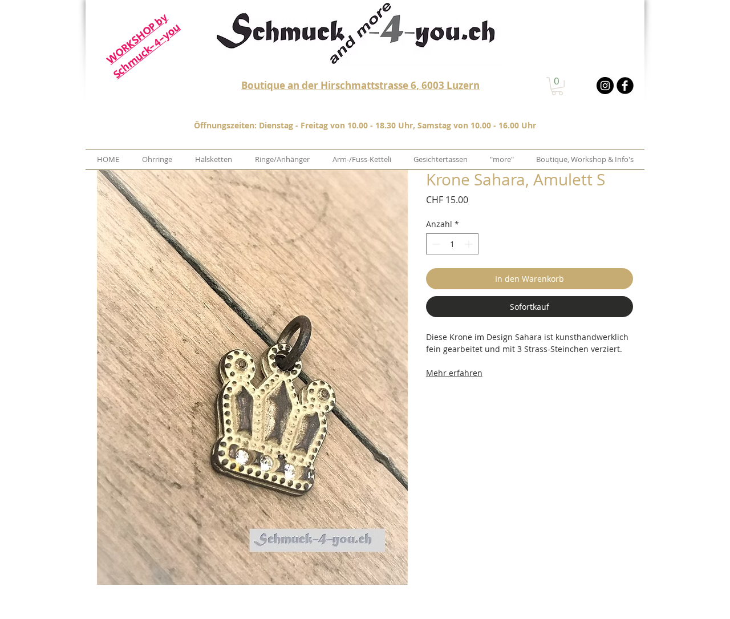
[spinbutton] (452, 244)
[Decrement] (435, 244)
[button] (557, 86)
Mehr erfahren (454, 372)
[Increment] (470, 244)
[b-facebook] (625, 85)
